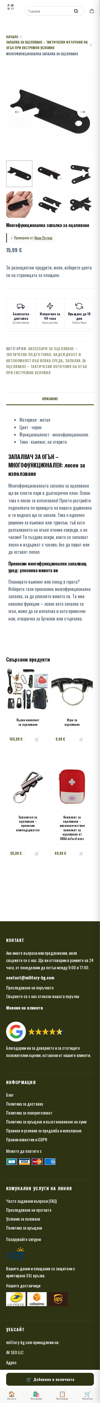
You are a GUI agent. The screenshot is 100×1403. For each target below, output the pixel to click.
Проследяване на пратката (28, 1210)
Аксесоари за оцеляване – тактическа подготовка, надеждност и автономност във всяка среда (43, 354)
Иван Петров (43, 237)
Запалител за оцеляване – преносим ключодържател (27, 823)
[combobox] (48, 10)
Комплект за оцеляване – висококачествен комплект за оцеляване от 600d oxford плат (72, 828)
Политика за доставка (24, 1104)
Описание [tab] (50, 398)
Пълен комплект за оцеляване (27, 722)
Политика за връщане (24, 1228)
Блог (10, 1095)
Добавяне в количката (53, 1379)
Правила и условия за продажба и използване (44, 1130)
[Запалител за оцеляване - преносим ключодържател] (28, 785)
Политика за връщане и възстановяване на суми (46, 1121)
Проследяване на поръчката (30, 987)
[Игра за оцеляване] (72, 688)
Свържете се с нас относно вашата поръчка (42, 996)
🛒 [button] (37, 739)
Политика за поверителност (29, 1112)
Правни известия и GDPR (26, 1139)
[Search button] (76, 10)
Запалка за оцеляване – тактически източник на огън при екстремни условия (46, 366)
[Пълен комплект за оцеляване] (28, 688)
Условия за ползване (23, 1219)
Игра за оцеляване (72, 722)
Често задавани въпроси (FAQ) (31, 1201)
